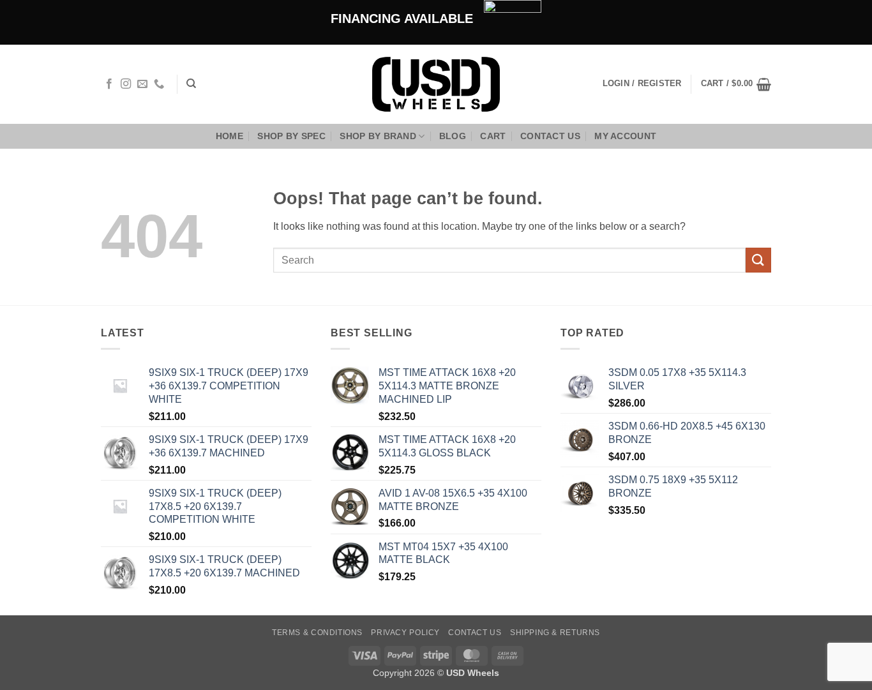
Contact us (550, 136)
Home (229, 136)
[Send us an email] (142, 84)
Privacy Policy (405, 632)
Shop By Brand (378, 136)
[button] (736, 84)
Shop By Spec (291, 136)
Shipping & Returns (555, 632)
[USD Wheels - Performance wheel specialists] (436, 84)
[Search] (191, 83)
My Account (625, 136)
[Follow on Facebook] (109, 84)
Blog (452, 136)
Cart (493, 136)
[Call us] (159, 84)
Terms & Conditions (317, 632)
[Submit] (758, 260)
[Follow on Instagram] (126, 84)
